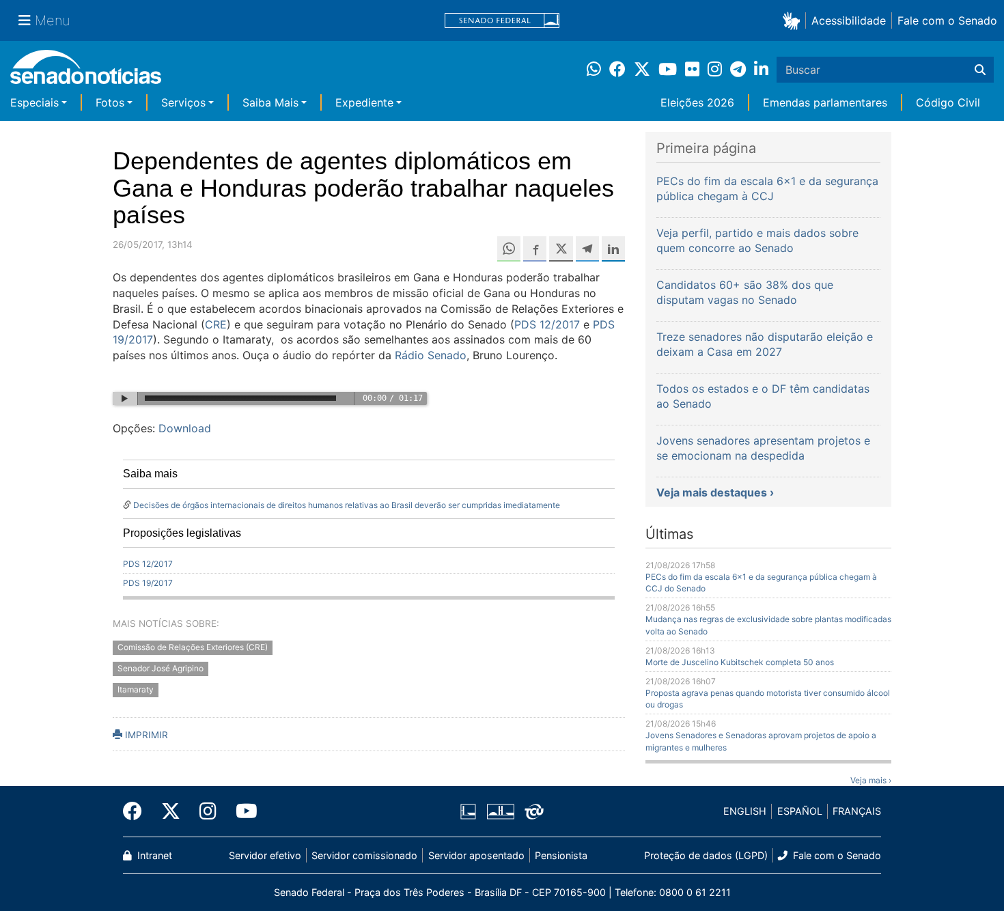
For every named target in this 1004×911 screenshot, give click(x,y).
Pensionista (561, 855)
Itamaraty (135, 690)
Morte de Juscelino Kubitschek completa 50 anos (739, 662)
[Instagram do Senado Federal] (208, 811)
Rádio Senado (430, 355)
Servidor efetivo (265, 855)
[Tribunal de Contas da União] (534, 810)
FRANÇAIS (857, 811)
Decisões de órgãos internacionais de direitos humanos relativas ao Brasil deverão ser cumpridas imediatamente (346, 505)
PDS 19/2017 (148, 583)
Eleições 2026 (697, 102)
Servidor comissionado (364, 855)
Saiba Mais (270, 102)
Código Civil (948, 102)
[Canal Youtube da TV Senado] (241, 811)
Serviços (183, 102)
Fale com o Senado (947, 20)
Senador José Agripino (160, 669)
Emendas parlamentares (825, 102)
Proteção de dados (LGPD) (706, 855)
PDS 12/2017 (547, 324)
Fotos (110, 102)
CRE (216, 324)
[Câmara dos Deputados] (468, 810)
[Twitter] (171, 811)
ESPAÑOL (799, 811)
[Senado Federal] (502, 21)
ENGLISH (744, 811)
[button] (794, 20)
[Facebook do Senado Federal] (137, 811)
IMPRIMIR (145, 734)
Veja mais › (870, 780)
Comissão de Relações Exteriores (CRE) (192, 648)
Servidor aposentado (476, 855)
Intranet (153, 855)
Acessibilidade (848, 20)
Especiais (34, 102)
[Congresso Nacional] (500, 810)
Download (184, 428)
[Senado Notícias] (85, 72)
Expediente (364, 102)
